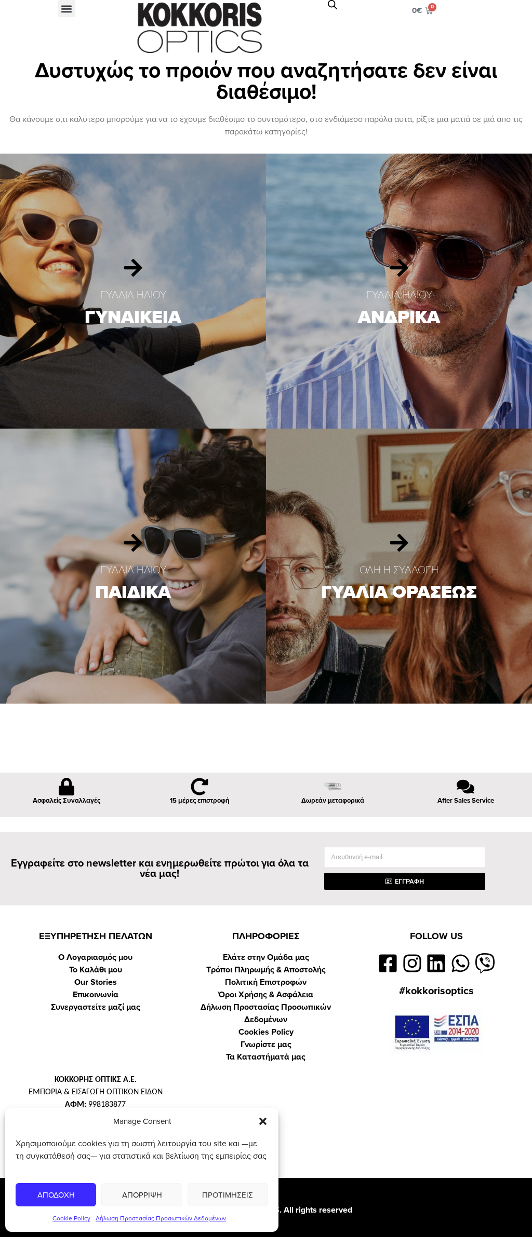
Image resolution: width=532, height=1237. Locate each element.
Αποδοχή (56, 1195)
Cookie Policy (71, 1218)
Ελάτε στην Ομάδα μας (266, 957)
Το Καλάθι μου (95, 970)
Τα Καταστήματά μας (265, 1057)
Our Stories (95, 982)
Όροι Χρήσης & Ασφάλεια (265, 994)
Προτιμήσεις (227, 1195)
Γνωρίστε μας (266, 1044)
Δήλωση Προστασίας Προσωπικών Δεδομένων (161, 1218)
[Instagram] (412, 963)
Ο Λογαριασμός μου (95, 957)
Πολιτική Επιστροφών (266, 982)
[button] (263, 1121)
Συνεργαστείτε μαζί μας (95, 1007)
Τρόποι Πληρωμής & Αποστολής (266, 970)
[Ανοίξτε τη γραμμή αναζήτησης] (332, 4)
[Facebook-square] (388, 963)
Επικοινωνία (95, 994)
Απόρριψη (142, 1195)
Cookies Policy (266, 1032)
